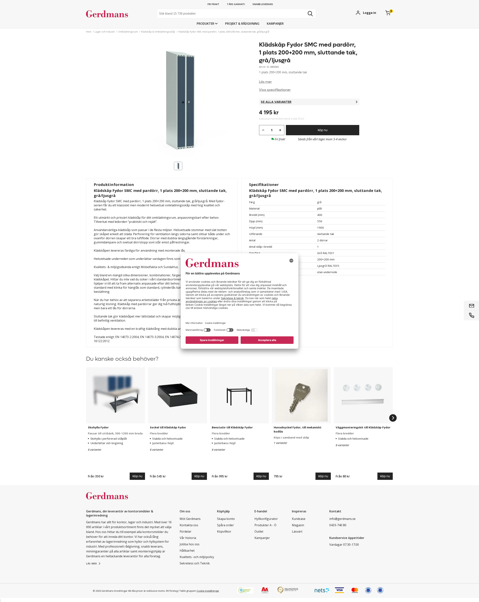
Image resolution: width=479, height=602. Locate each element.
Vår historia (188, 538)
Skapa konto (226, 519)
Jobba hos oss (189, 544)
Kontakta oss (189, 525)
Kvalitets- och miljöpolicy (197, 557)
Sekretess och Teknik (195, 563)
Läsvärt (297, 531)
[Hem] (114, 14)
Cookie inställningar (208, 590)
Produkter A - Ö (265, 525)
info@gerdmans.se (342, 519)
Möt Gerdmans (190, 519)
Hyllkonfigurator (266, 519)
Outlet (258, 531)
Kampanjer (275, 24)
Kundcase (298, 519)
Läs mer (265, 82)
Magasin (298, 525)
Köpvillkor (224, 531)
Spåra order (225, 525)
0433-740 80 (337, 525)
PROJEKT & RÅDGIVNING (242, 24)
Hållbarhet (187, 550)
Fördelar (185, 531)
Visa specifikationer (275, 90)
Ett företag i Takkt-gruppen (181, 590)
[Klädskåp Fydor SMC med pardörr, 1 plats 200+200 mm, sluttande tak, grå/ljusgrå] (179, 100)
